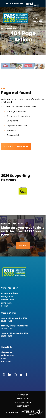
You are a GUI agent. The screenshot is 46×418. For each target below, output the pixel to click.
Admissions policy (23, 402)
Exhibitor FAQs (7, 355)
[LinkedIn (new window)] (9, 374)
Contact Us (6, 361)
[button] (23, 65)
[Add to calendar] (4, 374)
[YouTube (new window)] (21, 374)
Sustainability (23, 406)
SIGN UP (23, 245)
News (3, 358)
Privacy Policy (23, 399)
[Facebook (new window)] (26, 374)
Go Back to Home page (16, 146)
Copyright (23, 395)
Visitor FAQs (6, 352)
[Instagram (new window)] (15, 374)
